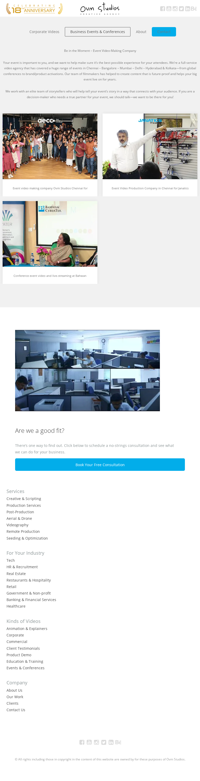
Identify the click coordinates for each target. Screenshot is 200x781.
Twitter (181, 8)
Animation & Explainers (27, 628)
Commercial (17, 641)
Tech (11, 560)
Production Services (24, 505)
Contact (164, 31)
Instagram (175, 8)
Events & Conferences (26, 667)
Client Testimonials (23, 648)
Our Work (15, 696)
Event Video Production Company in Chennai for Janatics (150, 188)
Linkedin (187, 8)
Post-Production (20, 511)
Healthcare (16, 606)
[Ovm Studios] (100, 8)
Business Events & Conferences (97, 31)
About (141, 31)
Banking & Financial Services (31, 599)
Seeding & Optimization (27, 538)
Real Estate (16, 573)
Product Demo (19, 654)
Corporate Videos (44, 31)
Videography (17, 524)
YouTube (169, 8)
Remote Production (23, 531)
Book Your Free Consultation (100, 464)
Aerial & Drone (19, 518)
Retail (11, 586)
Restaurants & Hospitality (29, 580)
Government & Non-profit (29, 593)
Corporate (15, 635)
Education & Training (25, 661)
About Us (14, 690)
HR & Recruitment (22, 566)
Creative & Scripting (24, 498)
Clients (12, 703)
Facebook (162, 8)
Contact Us (16, 709)
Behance (194, 8)
